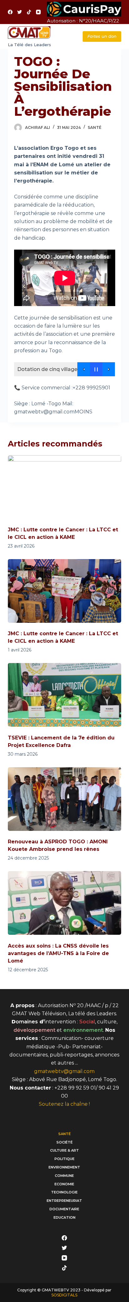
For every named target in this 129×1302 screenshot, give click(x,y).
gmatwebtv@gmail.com (64, 1071)
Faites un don (101, 36)
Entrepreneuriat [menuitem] (64, 1200)
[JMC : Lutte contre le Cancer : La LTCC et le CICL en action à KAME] (64, 487)
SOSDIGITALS (64, 1295)
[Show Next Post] (108, 369)
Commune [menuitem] (64, 1175)
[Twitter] (19, 12)
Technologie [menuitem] (64, 1192)
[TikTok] (29, 12)
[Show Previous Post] (83, 369)
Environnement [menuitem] (64, 1167)
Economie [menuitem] (64, 1184)
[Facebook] (10, 12)
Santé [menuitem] (64, 1134)
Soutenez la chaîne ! (64, 1104)
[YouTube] (38, 12)
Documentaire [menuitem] (64, 1209)
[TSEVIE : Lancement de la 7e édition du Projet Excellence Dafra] (64, 695)
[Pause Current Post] (96, 369)
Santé (94, 127)
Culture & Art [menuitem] (64, 1150)
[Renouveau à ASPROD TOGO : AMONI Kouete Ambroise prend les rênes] (64, 799)
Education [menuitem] (64, 1217)
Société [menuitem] (64, 1142)
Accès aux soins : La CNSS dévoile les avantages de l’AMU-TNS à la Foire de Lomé (58, 953)
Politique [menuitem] (64, 1159)
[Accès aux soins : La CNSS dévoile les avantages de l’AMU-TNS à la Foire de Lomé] (64, 903)
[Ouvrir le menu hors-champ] (64, 36)
